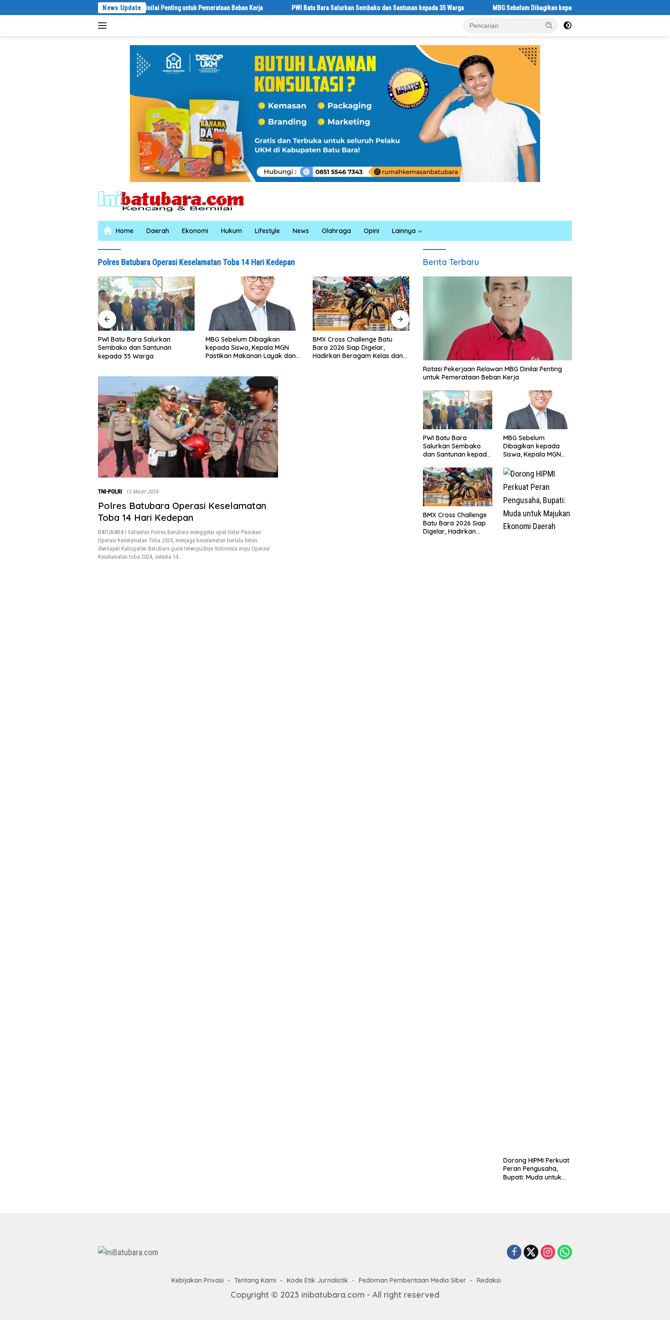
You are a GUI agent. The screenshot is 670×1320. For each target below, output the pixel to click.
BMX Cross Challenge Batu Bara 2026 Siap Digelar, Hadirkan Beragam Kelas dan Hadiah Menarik (251, 347)
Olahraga (336, 231)
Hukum (231, 231)
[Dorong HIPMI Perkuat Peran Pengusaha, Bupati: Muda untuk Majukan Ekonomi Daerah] (361, 303)
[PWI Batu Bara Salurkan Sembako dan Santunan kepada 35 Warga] (457, 409)
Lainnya (404, 231)
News (301, 231)
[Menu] (104, 25)
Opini (371, 231)
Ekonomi (195, 231)
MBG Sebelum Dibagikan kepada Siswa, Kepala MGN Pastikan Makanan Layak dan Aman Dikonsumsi (143, 347)
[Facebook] (514, 1252)
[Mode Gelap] (567, 25)
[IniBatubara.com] (178, 200)
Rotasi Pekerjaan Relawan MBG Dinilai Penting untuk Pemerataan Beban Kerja (492, 373)
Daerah (157, 231)
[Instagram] (548, 1252)
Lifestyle (267, 231)
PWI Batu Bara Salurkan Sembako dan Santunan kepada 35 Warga (330, 7)
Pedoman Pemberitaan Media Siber (412, 1280)
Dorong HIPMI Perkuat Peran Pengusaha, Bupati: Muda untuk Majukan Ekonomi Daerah (360, 347)
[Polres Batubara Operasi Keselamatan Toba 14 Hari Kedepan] (188, 427)
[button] (549, 25)
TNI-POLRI (110, 491)
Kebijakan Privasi (197, 1280)
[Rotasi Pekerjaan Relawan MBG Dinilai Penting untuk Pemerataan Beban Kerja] (497, 318)
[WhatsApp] (564, 1252)
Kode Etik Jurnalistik (317, 1280)
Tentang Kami (255, 1280)
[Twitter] (531, 1252)
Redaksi (489, 1280)
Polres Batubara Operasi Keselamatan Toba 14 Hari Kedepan (182, 511)
